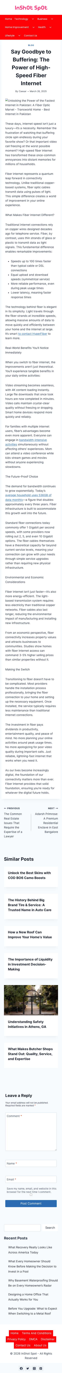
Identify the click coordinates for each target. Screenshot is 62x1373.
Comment (14, 1116)
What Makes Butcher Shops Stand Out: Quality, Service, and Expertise (30, 1054)
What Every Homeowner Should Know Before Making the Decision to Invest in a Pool (32, 1266)
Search (50, 1227)
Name (12, 1163)
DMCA (33, 1339)
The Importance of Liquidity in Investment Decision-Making (30, 964)
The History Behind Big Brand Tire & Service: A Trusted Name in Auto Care (29, 905)
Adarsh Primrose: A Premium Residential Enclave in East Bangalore (46, 820)
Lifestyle (10, 35)
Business (42, 19)
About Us (40, 1345)
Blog (31, 45)
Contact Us (30, 35)
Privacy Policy (16, 1339)
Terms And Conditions (36, 1333)
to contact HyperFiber (32, 333)
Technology (21, 19)
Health (42, 27)
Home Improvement (17, 27)
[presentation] (31, 1000)
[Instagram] (34, 1368)
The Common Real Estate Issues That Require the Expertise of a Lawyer (13, 822)
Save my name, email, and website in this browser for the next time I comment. (31, 1190)
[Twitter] (28, 1368)
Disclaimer (48, 1339)
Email (11, 1179)
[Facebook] (21, 1368)
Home (8, 19)
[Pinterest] (40, 1368)
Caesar (22, 91)
